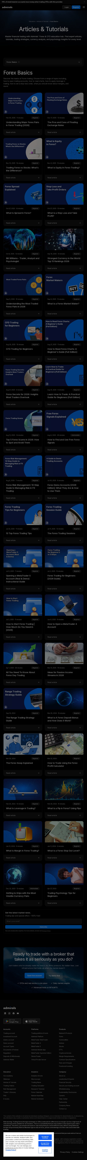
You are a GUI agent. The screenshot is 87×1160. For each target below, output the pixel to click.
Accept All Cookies (45, 1137)
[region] (28, 1144)
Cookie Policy (11, 1150)
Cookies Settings (45, 1150)
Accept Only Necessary (45, 1143)
